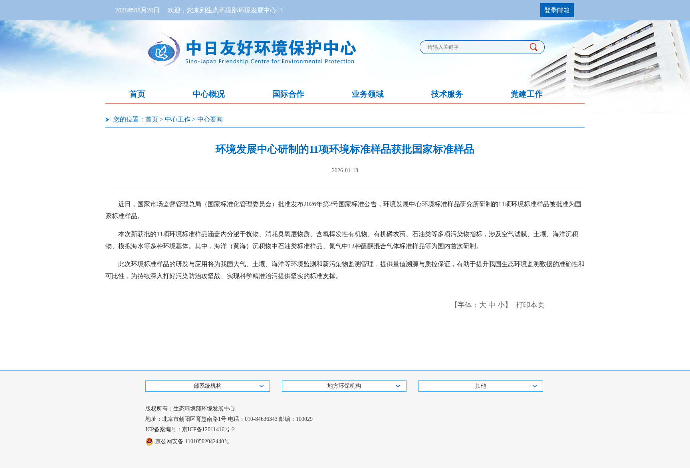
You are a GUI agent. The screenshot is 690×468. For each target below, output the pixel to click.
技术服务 (447, 94)
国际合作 (288, 94)
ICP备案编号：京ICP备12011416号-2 (190, 429)
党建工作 (527, 94)
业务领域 (368, 94)
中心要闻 (210, 119)
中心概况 (209, 94)
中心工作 (177, 119)
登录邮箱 (557, 10)
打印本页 (530, 305)
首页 (137, 94)
